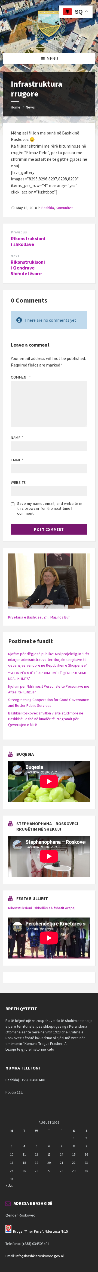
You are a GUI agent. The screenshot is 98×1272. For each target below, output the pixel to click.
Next (15, 256)
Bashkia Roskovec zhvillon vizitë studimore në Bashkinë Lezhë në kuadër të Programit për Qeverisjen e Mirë (45, 719)
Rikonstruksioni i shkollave (28, 241)
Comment (21, 377)
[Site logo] (49, 42)
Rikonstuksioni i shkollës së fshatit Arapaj (41, 907)
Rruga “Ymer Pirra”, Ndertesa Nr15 (40, 1231)
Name (17, 437)
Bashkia (47, 207)
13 (49, 1154)
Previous (19, 232)
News (30, 107)
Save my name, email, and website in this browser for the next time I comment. (49, 508)
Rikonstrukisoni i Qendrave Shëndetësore (28, 268)
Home (15, 107)
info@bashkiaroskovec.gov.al (40, 1255)
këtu (50, 1049)
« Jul (9, 1185)
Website (18, 482)
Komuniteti (65, 207)
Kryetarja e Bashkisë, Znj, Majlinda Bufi (39, 617)
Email (17, 460)
